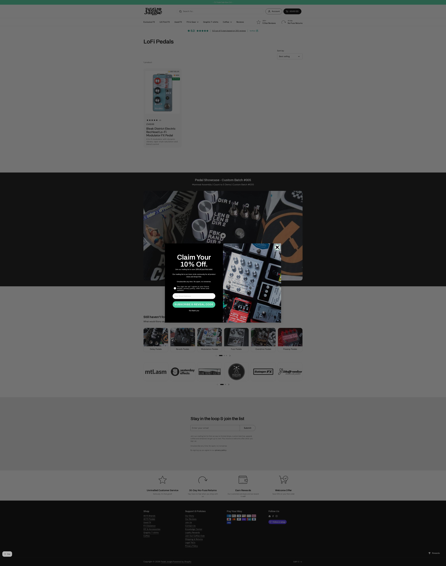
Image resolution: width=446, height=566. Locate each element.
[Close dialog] (277, 247)
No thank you (194, 311)
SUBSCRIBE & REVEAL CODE (193, 304)
